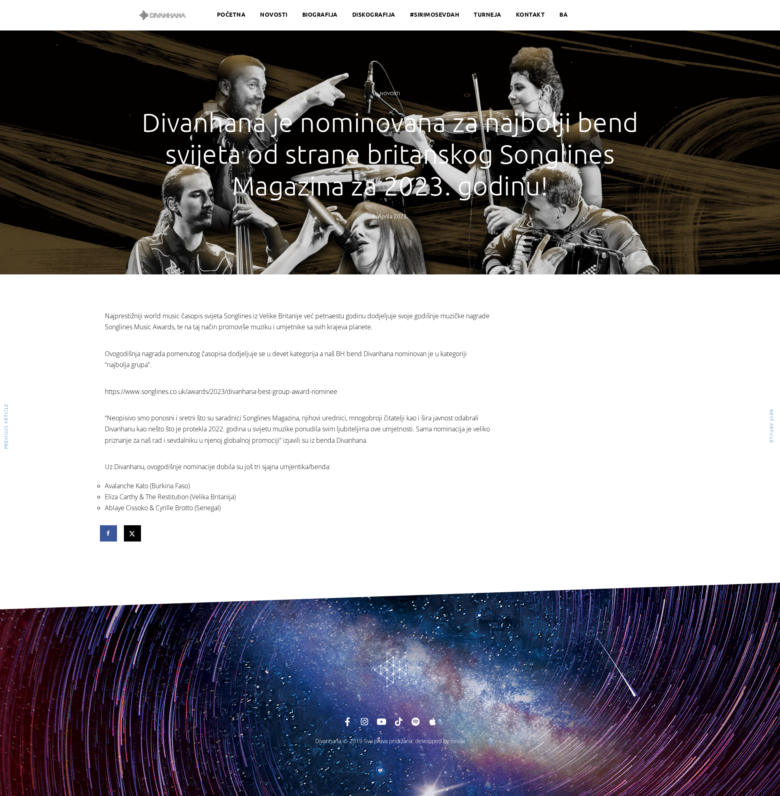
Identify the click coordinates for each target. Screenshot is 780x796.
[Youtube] (381, 722)
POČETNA (231, 14)
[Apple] (432, 722)
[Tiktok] (398, 722)
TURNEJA (487, 14)
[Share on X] (133, 533)
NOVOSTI (274, 14)
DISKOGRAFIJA (373, 14)
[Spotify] (415, 722)
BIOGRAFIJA (320, 14)
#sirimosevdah (434, 14)
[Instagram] (364, 722)
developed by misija (440, 741)
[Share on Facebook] (109, 533)
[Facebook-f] (347, 722)
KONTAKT (530, 14)
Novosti (390, 93)
